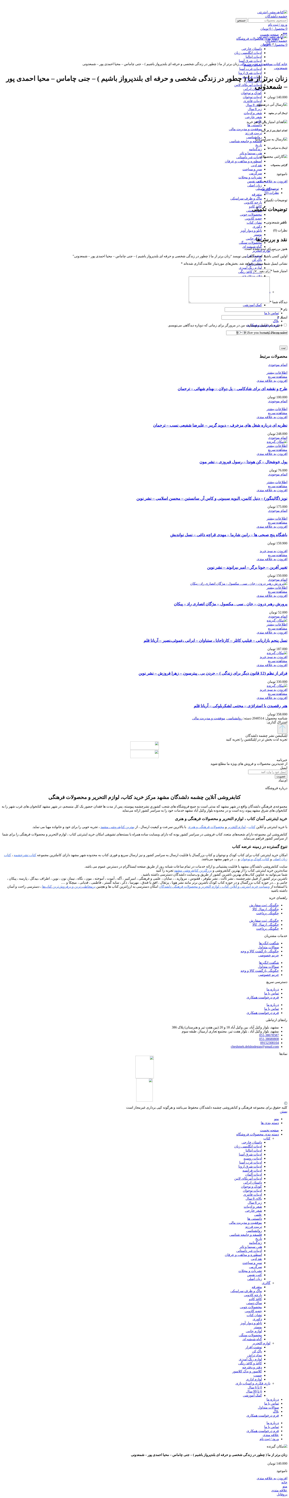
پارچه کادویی (253, 202)
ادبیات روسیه (253, 1158)
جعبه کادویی (253, 218)
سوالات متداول (268, 947)
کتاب (277, 64)
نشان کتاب (254, 222)
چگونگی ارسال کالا (265, 909)
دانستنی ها (254, 125)
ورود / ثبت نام (269, 1439)
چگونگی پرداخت (267, 913)
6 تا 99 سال (254, 1391)
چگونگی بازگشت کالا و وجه (260, 951)
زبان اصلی (254, 185)
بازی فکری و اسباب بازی (252, 1383)
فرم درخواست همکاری (262, 997)
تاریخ (258, 145)
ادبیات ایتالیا (254, 1150)
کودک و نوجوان (251, 93)
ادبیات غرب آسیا (250, 69)
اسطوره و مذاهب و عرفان (243, 161)
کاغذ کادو (255, 1299)
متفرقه (257, 194)
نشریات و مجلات (250, 177)
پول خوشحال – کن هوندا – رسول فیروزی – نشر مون (243, 462)
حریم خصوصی (268, 955)
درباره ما (273, 989)
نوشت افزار (253, 1347)
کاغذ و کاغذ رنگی (250, 272)
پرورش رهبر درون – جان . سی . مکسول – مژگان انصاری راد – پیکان (230, 604)
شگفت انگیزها (269, 943)
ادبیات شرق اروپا (250, 73)
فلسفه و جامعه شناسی (245, 141)
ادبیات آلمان (253, 1174)
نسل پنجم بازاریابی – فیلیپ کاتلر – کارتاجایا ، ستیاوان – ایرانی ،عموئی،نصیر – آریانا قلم (215, 640)
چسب (257, 1375)
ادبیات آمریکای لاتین (248, 85)
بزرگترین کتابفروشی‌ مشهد (193, 870)
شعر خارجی (253, 117)
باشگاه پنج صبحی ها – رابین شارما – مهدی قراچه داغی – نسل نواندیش (228, 535)
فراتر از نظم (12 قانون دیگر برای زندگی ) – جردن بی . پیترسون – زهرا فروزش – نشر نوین (213, 673)
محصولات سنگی (250, 242)
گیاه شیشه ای (252, 1339)
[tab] (140, 189)
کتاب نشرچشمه (25, 855)
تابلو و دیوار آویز (251, 230)
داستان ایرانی (252, 89)
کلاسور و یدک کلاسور (247, 1371)
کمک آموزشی (252, 305)
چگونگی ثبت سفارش (264, 905)
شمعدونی (280, 68)
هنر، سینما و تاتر (250, 153)
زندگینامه (255, 149)
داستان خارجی (252, 1142)
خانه (284, 64)
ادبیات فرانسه (252, 1170)
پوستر (258, 234)
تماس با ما (271, 993)
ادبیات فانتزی (252, 101)
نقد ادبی (256, 165)
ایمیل (282, 317)
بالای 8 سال (254, 105)
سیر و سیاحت (252, 169)
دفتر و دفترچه (252, 276)
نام (284, 309)
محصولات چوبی (251, 214)
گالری (266, 1283)
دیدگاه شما (278, 302)
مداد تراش (254, 1355)
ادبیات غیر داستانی (249, 157)
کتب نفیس (254, 181)
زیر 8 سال (255, 109)
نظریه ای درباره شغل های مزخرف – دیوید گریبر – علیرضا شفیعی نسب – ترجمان (220, 425)
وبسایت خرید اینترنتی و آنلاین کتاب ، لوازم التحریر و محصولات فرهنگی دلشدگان (214, 886)
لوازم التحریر (261, 1343)
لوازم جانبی (254, 238)
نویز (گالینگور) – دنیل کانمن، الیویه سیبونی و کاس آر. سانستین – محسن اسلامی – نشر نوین (211, 498)
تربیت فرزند (253, 133)
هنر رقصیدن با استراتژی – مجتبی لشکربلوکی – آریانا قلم (240, 706)
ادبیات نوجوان (252, 97)
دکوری (257, 226)
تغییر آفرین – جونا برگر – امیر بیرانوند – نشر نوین (247, 567)
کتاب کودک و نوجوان (255, 859)
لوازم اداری (254, 1379)
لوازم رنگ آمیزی (250, 268)
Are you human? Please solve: (266, 332)
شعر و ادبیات (253, 113)
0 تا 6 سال (255, 1387)
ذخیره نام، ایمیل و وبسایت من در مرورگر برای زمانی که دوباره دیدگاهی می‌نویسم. (225, 325)
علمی (258, 1214)
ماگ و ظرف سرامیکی (246, 198)
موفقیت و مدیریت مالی (245, 129)
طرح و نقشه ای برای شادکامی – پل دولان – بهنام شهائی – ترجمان (232, 388)
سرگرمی (255, 173)
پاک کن (257, 260)
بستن (283, 1111)
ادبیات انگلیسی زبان (248, 1146)
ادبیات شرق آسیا (250, 1154)
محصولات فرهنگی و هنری (206, 827)
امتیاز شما (279, 271)
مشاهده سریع (277, 376)
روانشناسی (254, 137)
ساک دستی (254, 1303)
